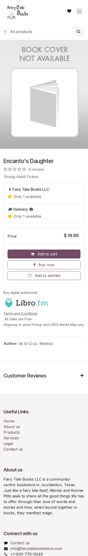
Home (9, 421)
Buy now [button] (45, 264)
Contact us (13, 449)
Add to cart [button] (46, 254)
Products (12, 432)
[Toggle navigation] (79, 11)
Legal (8, 443)
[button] (78, 31)
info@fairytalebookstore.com (36, 548)
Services (11, 438)
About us (12, 426)
